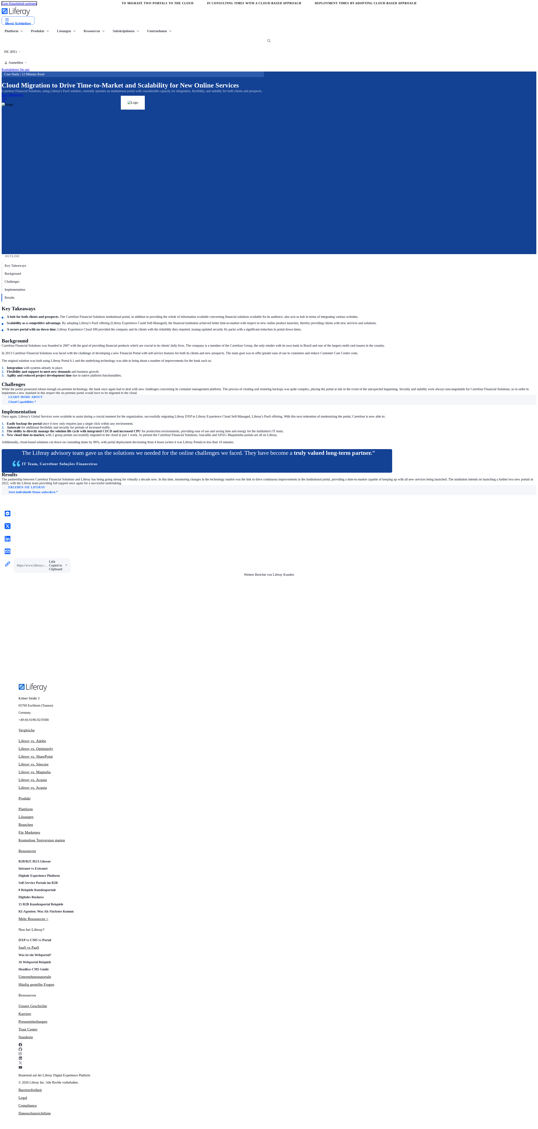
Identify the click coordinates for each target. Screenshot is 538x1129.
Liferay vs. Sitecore (33, 764)
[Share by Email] (7, 552)
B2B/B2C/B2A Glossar (34, 861)
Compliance (27, 1105)
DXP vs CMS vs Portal (34, 940)
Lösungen (25, 817)
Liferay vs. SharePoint (35, 756)
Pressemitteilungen (32, 1021)
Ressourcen (27, 851)
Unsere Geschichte (32, 1006)
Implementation (15, 289)
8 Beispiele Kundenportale (37, 890)
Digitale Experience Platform (39, 875)
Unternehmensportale (34, 977)
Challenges (12, 281)
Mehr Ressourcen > (33, 919)
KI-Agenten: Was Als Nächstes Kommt (46, 911)
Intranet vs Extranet (32, 868)
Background (13, 273)
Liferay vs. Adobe (32, 741)
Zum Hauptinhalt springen (19, 3)
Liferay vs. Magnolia (34, 772)
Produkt (24, 798)
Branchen (25, 825)
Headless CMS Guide (33, 969)
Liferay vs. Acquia (32, 780)
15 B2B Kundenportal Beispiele (40, 904)
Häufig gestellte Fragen (36, 984)
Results (9, 297)
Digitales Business (31, 897)
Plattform (25, 809)
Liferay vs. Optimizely (35, 749)
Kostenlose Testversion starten (41, 840)
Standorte (25, 1037)
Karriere (24, 1014)
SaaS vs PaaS (28, 947)
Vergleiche (26, 730)
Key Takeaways (15, 265)
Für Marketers (29, 832)
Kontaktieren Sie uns (15, 69)
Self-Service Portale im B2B (38, 883)
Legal (22, 1098)
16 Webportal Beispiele (34, 962)
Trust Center (27, 1029)
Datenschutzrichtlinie (34, 1113)
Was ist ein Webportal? (34, 955)
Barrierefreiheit (30, 1090)
